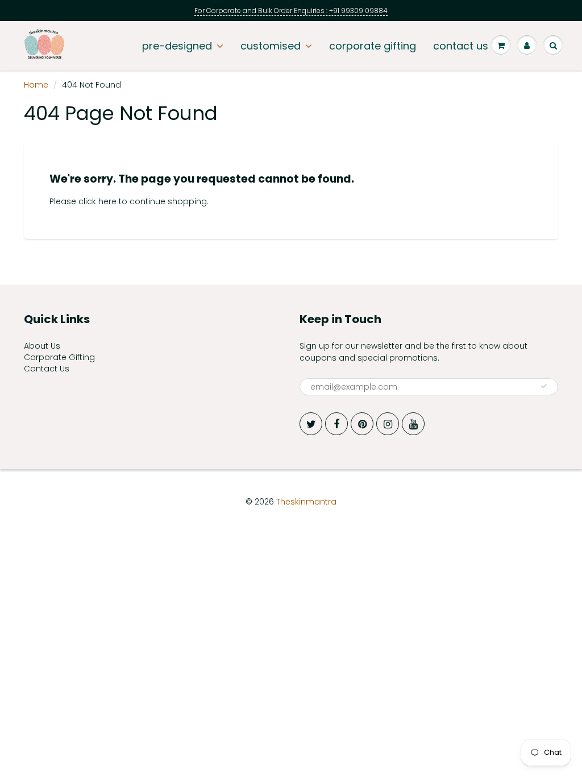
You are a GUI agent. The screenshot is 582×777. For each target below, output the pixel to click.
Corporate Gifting (59, 357)
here (107, 201)
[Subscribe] (544, 386)
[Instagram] (387, 423)
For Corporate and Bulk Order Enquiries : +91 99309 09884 (291, 10)
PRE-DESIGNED (177, 46)
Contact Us (46, 368)
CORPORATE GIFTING (372, 46)
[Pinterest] (362, 423)
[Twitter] (311, 423)
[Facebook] (336, 423)
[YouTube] (413, 423)
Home (36, 84)
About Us (42, 346)
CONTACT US (460, 46)
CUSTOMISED (270, 46)
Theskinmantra (306, 501)
